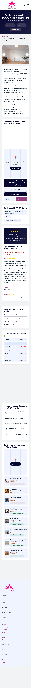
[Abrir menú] (28, 5)
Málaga (4, 640)
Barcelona (14, 321)
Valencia (4, 630)
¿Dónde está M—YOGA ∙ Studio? (14, 418)
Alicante (4, 654)
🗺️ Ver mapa (15, 168)
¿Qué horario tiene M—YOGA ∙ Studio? (16, 423)
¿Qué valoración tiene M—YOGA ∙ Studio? (14, 429)
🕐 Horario (21, 25)
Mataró (8, 36)
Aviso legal (5, 605)
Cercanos (5, 617)
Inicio (3, 36)
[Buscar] (24, 5)
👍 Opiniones (15, 29)
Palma (4, 635)
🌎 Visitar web (9, 199)
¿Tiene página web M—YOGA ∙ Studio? (16, 434)
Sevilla (3, 637)
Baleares (4, 659)
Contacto (5, 615)
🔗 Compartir (21, 199)
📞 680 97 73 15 (15, 194)
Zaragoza (4, 632)
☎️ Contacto (10, 25)
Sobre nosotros (6, 612)
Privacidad (5, 607)
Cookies (4, 610)
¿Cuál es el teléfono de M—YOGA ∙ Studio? (14, 413)
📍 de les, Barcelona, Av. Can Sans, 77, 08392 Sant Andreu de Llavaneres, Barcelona (15, 183)
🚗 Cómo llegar (15, 189)
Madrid (4, 625)
